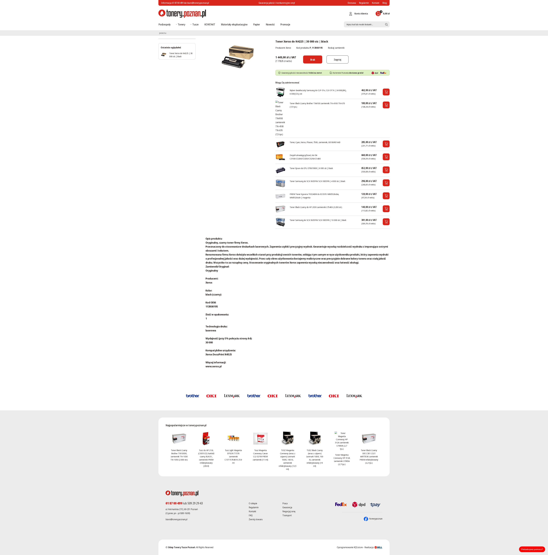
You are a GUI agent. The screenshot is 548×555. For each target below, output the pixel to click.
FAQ (251, 515)
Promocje (285, 24)
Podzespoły (164, 24)
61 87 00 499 (177, 2)
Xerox (288, 47)
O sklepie (253, 503)
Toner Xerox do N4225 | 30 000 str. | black (181, 55)
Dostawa (352, 2)
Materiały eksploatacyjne (234, 24)
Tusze (195, 24)
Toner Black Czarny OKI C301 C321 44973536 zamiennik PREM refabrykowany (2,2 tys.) (369, 456)
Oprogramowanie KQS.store (350, 547)
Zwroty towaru (255, 519)
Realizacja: (369, 547)
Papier (256, 24)
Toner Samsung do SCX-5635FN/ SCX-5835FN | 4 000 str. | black (317, 181)
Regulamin (364, 2)
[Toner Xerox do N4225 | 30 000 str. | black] (237, 56)
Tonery (181, 24)
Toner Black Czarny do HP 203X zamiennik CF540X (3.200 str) (316, 207)
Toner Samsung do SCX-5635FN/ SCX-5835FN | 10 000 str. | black (318, 220)
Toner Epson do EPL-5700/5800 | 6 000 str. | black (311, 168)
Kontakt (375, 2)
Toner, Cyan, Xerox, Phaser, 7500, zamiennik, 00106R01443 (315, 142)
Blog (384, 2)
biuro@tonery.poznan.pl (176, 519)
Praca (285, 503)
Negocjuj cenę (288, 511)
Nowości (270, 24)
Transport (287, 515)
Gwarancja (287, 507)
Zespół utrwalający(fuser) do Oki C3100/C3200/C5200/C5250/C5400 (305, 157)
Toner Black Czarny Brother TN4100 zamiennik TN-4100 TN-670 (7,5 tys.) (317, 105)
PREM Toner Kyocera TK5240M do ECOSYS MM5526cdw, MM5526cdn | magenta (314, 196)
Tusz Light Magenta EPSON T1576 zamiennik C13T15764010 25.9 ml (233, 456)
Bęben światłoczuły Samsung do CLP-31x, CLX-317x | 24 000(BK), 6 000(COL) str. (318, 92)
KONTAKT (209, 24)
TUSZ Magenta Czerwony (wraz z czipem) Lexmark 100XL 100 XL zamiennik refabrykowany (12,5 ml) (287, 459)
